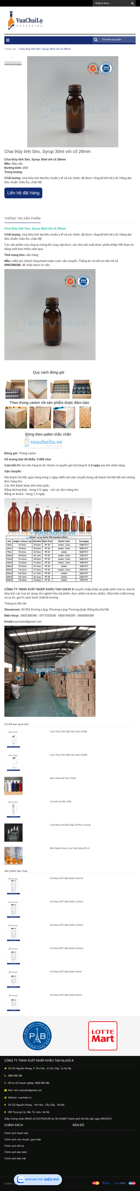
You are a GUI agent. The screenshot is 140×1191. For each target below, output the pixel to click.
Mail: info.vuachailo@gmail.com (25, 1090)
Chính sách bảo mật (15, 1158)
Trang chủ (10, 48)
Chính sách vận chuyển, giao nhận (22, 1139)
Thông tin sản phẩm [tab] (22, 218)
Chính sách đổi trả (14, 1146)
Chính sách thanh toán (16, 1133)
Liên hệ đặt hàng (23, 192)
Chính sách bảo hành (15, 1152)
